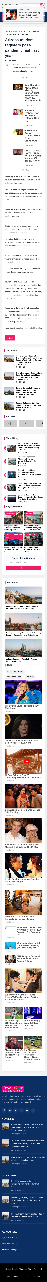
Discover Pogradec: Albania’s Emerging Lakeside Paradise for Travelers (27, 460)
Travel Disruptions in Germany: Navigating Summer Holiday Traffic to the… (26, 1184)
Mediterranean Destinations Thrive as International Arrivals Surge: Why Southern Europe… (27, 1127)
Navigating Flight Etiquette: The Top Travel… (32, 549)
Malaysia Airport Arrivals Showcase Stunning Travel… (12, 527)
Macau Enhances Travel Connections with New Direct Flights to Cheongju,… (30, 497)
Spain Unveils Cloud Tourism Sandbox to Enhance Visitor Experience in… (29, 473)
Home (9, 1276)
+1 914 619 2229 (10, 1237)
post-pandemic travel (14, 677)
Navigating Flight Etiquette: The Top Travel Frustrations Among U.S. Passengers (29, 485)
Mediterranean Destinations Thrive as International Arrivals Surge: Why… (22, 607)
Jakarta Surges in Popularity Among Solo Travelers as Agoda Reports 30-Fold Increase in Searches (28, 391)
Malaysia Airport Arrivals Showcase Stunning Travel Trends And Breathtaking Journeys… (29, 446)
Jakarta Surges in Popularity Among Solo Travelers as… (21, 660)
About (29, 1276)
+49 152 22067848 (10, 1243)
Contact (37, 1276)
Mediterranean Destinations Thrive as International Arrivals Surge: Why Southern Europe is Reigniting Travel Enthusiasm (29, 360)
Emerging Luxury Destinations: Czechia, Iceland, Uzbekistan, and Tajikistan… (23, 634)
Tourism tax (30, 677)
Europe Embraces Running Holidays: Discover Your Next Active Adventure (28, 405)
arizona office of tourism (15, 671)
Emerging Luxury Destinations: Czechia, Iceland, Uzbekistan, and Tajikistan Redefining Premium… (27, 1143)
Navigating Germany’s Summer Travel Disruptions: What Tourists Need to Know (27, 1200)
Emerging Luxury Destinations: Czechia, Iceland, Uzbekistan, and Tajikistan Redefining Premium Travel (29, 376)
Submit (23, 568)
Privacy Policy (19, 1276)
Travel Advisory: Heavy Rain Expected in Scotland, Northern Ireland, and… (27, 1215)
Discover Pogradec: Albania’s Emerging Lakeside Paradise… (33, 527)
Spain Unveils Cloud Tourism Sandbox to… (13, 549)
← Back (10, 338)
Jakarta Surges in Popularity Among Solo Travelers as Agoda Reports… (28, 1158)
